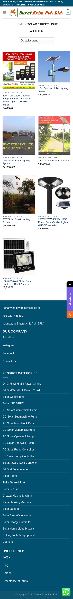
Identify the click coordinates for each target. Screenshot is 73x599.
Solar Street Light (14, 482)
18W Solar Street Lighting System (16, 162)
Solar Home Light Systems (19, 528)
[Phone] (70, 314)
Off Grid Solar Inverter (16, 469)
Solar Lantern (11, 508)
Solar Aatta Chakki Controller (20, 462)
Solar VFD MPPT (13, 403)
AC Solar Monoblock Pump (19, 423)
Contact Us (9, 361)
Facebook (9, 353)
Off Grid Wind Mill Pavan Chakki (22, 390)
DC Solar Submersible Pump (20, 416)
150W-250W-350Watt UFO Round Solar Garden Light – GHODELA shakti (53, 222)
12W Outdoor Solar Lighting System (53, 90)
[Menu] (5, 12)
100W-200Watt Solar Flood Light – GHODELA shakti (17, 283)
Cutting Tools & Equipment (19, 535)
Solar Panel (10, 475)
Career (7, 573)
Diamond (8, 541)
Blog (5, 565)
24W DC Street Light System (53, 160)
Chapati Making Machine (18, 495)
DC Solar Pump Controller (18, 456)
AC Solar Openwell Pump (18, 436)
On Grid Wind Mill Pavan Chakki (22, 383)
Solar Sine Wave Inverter (17, 515)
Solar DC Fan (11, 489)
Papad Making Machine (17, 502)
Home (19, 24)
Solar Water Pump (13, 396)
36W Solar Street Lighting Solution (16, 221)
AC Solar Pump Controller (18, 449)
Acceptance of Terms (15, 581)
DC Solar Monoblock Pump (19, 429)
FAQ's (6, 557)
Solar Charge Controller (17, 522)
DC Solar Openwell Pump (18, 442)
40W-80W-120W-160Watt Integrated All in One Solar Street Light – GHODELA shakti (17, 100)
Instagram (8, 345)
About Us (8, 337)
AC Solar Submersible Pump (20, 410)
